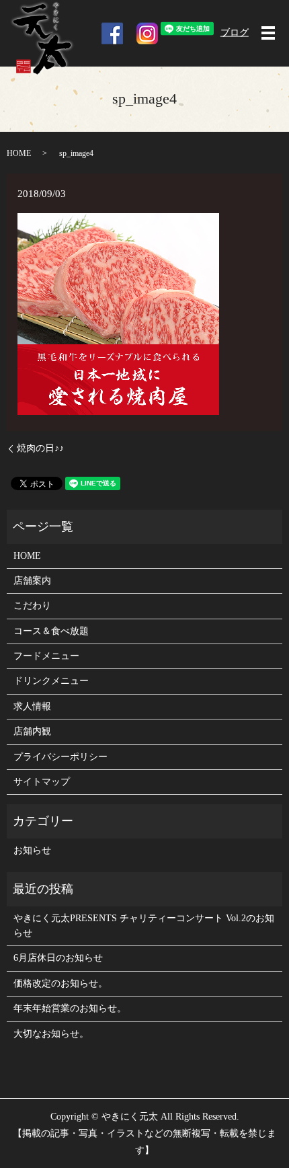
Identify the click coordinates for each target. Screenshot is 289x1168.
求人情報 (32, 706)
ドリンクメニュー (51, 681)
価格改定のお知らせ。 (60, 983)
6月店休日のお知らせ (58, 958)
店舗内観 (32, 731)
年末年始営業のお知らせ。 (69, 1008)
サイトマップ (41, 782)
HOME (19, 153)
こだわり (32, 605)
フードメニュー (46, 656)
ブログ (234, 33)
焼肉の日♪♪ (40, 448)
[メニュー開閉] (268, 33)
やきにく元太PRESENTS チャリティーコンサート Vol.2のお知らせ (143, 925)
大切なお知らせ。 (51, 1034)
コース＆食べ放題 (51, 631)
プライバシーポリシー (60, 757)
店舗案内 (32, 581)
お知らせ (32, 850)
